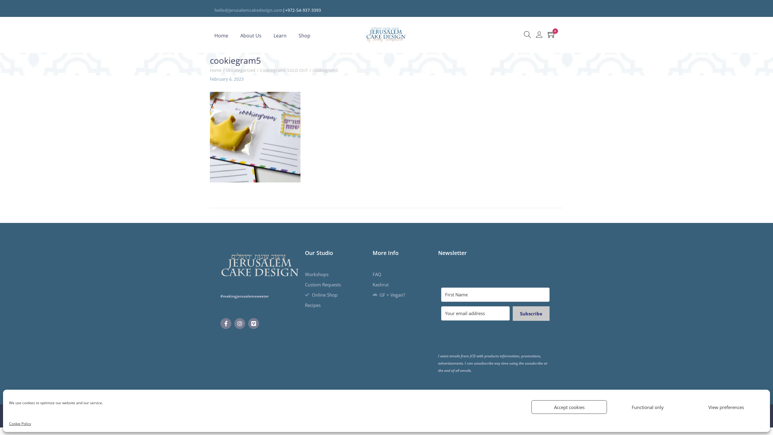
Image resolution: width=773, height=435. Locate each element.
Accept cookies (569, 407)
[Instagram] (239, 323)
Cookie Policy (20, 423)
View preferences (726, 407)
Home (216, 70)
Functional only (648, 407)
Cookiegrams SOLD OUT (284, 70)
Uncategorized (240, 70)
